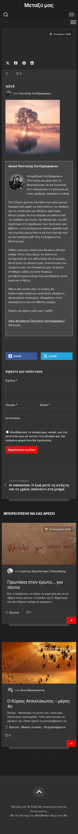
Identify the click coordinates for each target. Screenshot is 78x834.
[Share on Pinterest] (24, 63)
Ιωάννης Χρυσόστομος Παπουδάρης (43, 571)
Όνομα (11, 405)
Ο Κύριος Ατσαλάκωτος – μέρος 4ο (38, 703)
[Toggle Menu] (73, 22)
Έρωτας (14, 612)
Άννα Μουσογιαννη (32, 690)
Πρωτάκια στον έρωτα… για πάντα (35, 584)
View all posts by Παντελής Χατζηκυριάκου (36, 321)
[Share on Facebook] (16, 63)
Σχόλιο (11, 380)
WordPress (42, 815)
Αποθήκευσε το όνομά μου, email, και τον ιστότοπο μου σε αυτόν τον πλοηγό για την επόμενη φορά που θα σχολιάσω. (36, 436)
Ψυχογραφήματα (55, 727)
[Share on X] (8, 63)
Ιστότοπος (12, 418)
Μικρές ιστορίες (32, 727)
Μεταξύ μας (39, 5)
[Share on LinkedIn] (32, 63)
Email (45, 405)
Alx (65, 815)
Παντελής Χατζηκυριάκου (35, 93)
